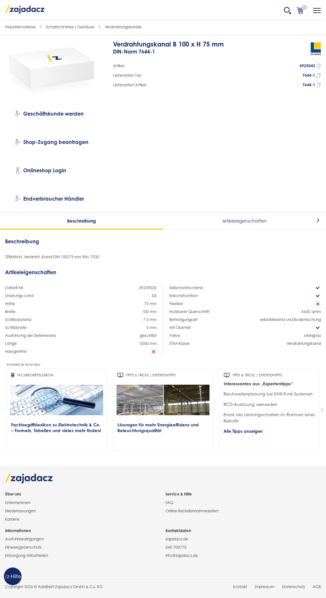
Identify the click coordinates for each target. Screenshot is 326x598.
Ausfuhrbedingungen (24, 539)
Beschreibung (81, 221)
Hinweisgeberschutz (23, 547)
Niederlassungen (20, 511)
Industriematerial (20, 27)
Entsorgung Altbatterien (26, 555)
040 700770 (176, 547)
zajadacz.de (177, 539)
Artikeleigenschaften (244, 221)
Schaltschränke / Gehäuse (70, 27)
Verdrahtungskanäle (123, 27)
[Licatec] (316, 50)
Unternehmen (17, 502)
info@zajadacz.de (182, 555)
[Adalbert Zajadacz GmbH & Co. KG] (25, 9)
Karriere (12, 519)
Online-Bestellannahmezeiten (192, 511)
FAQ (169, 502)
